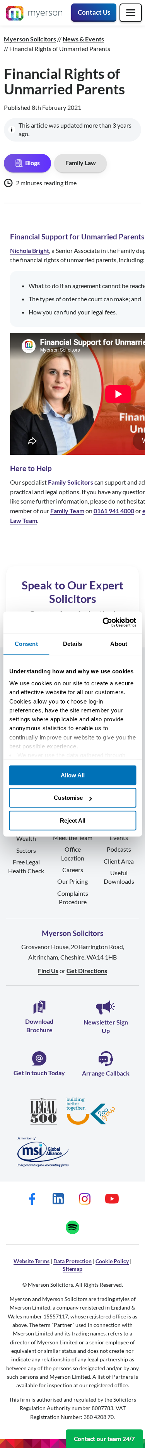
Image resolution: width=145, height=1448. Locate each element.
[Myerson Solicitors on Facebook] (32, 1199)
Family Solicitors (70, 482)
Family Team (67, 510)
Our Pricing (72, 881)
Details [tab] (72, 643)
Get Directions (87, 970)
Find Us (48, 970)
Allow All (73, 775)
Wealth (26, 838)
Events (119, 837)
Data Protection (72, 1261)
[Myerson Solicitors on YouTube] (112, 1199)
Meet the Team (72, 837)
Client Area (119, 861)
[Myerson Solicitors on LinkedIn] (58, 1199)
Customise (68, 797)
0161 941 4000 (114, 510)
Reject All (72, 820)
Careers (72, 869)
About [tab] (118, 643)
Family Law (80, 162)
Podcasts (119, 849)
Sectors (26, 850)
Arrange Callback (106, 1073)
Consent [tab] (26, 643)
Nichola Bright (29, 250)
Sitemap (72, 1268)
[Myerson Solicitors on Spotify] (72, 1227)
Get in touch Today (39, 1072)
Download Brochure (39, 1025)
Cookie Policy (112, 1261)
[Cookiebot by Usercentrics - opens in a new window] (103, 622)
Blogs (32, 162)
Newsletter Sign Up (106, 1026)
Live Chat (104, 1438)
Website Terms (31, 1261)
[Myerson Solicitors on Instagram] (85, 1199)
